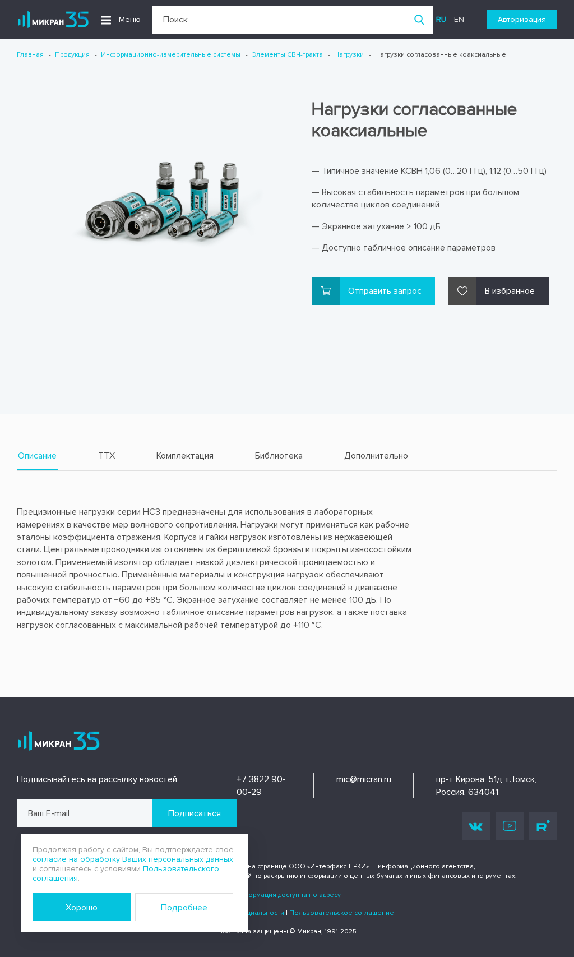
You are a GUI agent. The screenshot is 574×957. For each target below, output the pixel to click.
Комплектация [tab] (185, 455)
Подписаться (194, 813)
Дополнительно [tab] (376, 455)
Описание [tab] (37, 455)
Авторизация (522, 19)
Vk (476, 826)
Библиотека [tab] (279, 455)
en (459, 19)
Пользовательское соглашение (341, 913)
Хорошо (82, 907)
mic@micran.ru (363, 779)
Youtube (510, 826)
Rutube (543, 826)
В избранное (510, 291)
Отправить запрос (385, 291)
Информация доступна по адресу (287, 895)
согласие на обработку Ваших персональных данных (133, 859)
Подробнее (184, 907)
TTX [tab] (106, 455)
